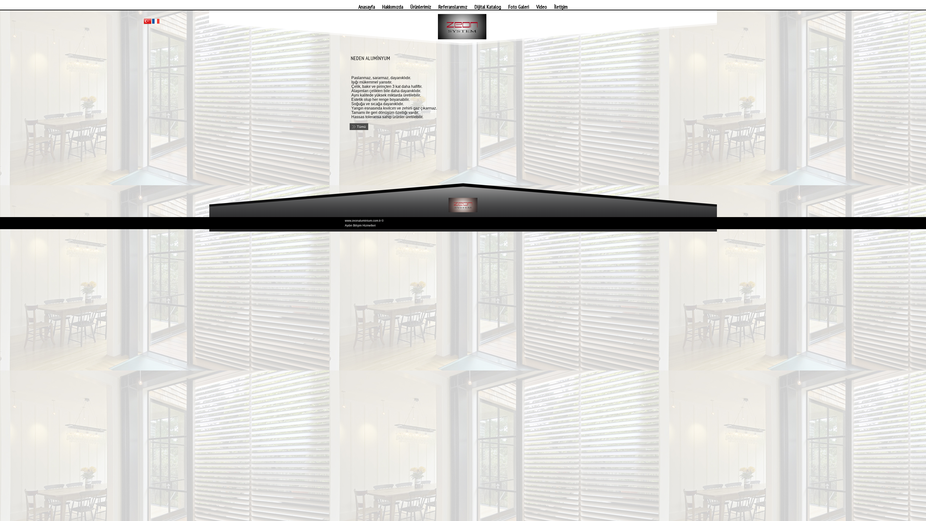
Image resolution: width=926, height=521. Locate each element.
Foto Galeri (518, 7)
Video (541, 7)
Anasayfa (366, 7)
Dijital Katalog (488, 7)
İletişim (561, 7)
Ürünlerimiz (420, 7)
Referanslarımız (452, 7)
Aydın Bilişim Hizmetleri (360, 225)
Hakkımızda (392, 7)
